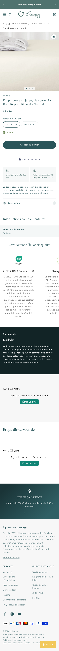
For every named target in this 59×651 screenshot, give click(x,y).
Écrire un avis (29, 401)
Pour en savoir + (11, 557)
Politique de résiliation (31, 637)
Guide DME (38, 593)
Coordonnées (36, 634)
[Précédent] (3, 4)
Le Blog (36, 598)
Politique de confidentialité (15, 634)
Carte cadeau (10, 590)
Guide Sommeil (40, 572)
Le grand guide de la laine (42, 578)
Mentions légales (10, 637)
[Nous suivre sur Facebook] (5, 614)
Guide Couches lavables (40, 586)
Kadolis (6, 95)
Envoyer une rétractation (9, 578)
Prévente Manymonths (29, 4)
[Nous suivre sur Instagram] (12, 614)
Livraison (7, 572)
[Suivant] (55, 4)
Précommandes (10, 585)
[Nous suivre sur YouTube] (19, 614)
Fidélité (6, 595)
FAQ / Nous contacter (14, 604)
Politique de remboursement (15, 640)
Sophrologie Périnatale (14, 599)
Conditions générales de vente (16, 643)
